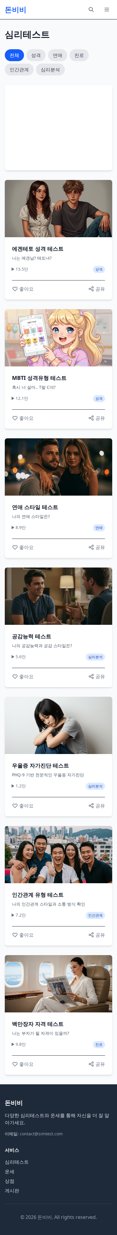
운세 (9, 1171)
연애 (57, 55)
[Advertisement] (58, 127)
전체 (14, 55)
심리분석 (50, 69)
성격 (36, 55)
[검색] (91, 9)
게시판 (12, 1190)
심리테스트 (17, 1162)
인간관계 (19, 69)
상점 (9, 1181)
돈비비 (15, 9)
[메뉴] (106, 9)
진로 (79, 55)
